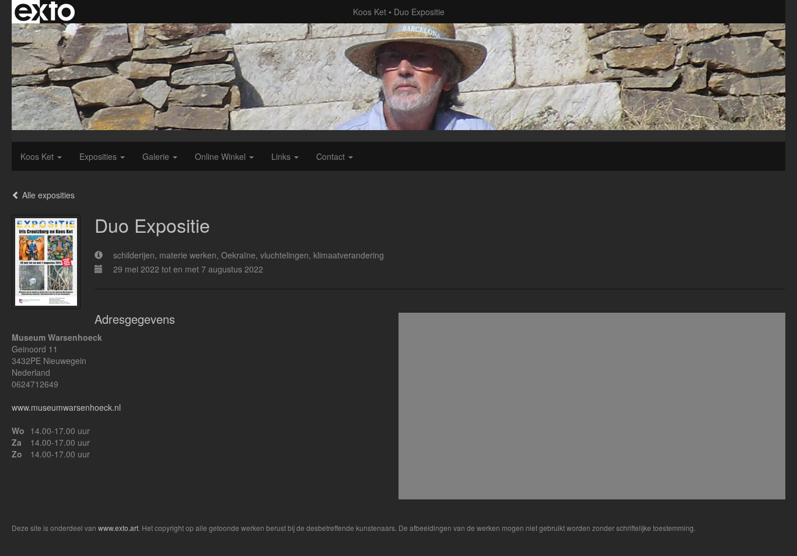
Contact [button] (331, 156)
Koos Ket (369, 12)
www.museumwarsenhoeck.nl (66, 407)
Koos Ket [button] (38, 156)
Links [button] (282, 156)
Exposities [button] (99, 156)
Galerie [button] (157, 156)
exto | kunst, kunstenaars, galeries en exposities (45, 11)
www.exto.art (118, 528)
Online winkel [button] (221, 156)
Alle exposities (47, 195)
